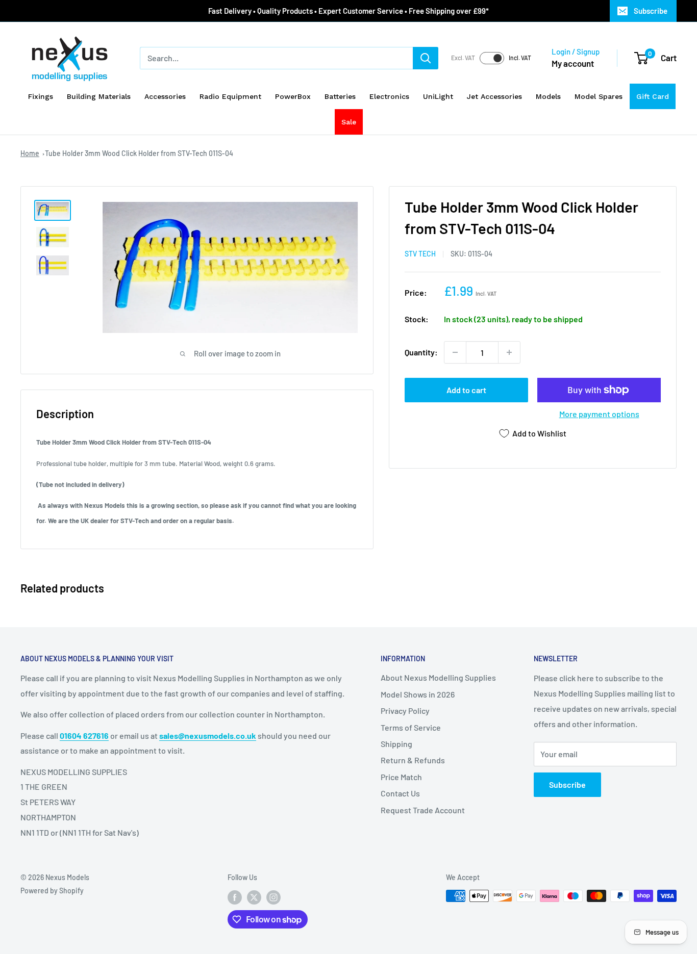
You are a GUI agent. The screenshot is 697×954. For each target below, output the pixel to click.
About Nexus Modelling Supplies (438, 677)
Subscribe (650, 10)
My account (573, 63)
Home (29, 153)
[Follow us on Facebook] (235, 897)
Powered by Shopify (52, 890)
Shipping (396, 744)
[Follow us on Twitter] (254, 897)
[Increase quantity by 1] (509, 352)
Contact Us (400, 793)
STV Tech (420, 253)
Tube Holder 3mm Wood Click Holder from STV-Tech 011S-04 (139, 153)
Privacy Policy (405, 710)
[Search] (425, 58)
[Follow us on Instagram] (273, 897)
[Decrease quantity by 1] (455, 352)
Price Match (401, 777)
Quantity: (421, 352)
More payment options (599, 414)
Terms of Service (411, 727)
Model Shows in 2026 (418, 694)
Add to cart (466, 390)
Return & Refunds (413, 760)
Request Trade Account (423, 810)
